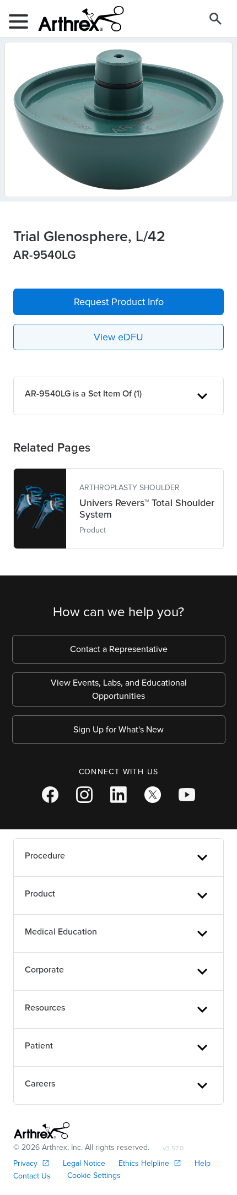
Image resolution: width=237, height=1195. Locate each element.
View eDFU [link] (118, 337)
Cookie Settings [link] (94, 1175)
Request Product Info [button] (119, 302)
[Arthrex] (76, 18)
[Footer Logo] (41, 1130)
